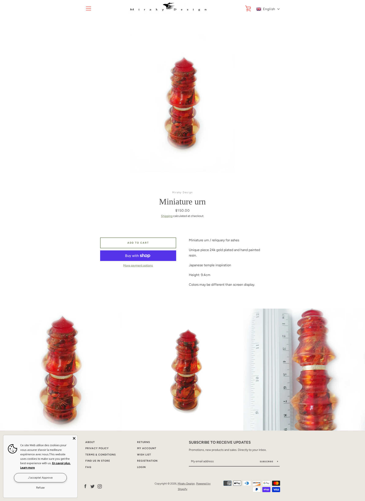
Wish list (144, 454)
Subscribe (267, 461)
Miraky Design (186, 483)
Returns (143, 442)
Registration (147, 460)
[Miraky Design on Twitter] (92, 486)
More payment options (138, 265)
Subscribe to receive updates (220, 442)
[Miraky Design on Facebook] (85, 486)
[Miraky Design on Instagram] (100, 486)
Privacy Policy (97, 448)
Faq (88, 467)
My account (146, 448)
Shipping (167, 216)
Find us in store (97, 460)
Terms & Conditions (100, 454)
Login (141, 467)
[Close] (74, 438)
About (90, 442)
